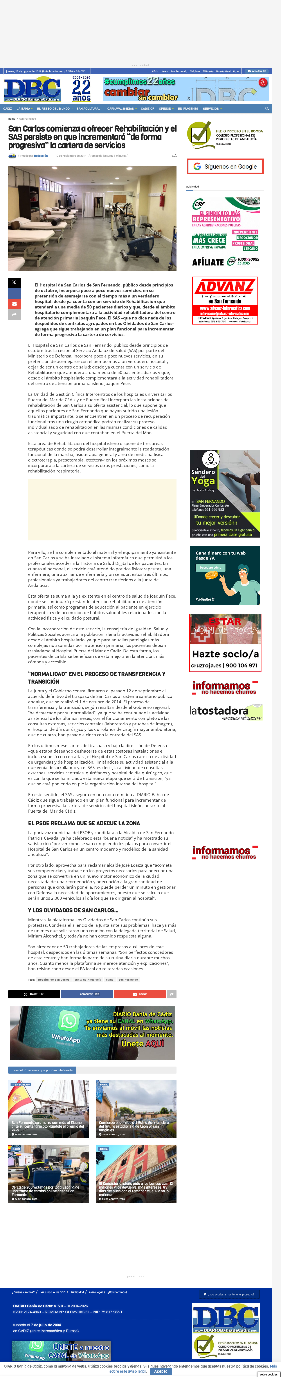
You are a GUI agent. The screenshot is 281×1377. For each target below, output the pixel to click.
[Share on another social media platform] (14, 314)
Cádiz (155, 71)
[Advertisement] (140, 31)
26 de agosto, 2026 (25, 1134)
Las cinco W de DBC (52, 1292)
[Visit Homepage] (49, 89)
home (11, 118)
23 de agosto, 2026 (113, 1199)
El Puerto (208, 71)
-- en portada (21, 1084)
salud (110, 979)
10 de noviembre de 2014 (70, 156)
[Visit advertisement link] (186, 89)
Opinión (165, 108)
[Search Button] (267, 108)
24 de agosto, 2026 (113, 1134)
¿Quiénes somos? (23, 1292)
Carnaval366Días (120, 108)
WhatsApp (258, 71)
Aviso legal (96, 1292)
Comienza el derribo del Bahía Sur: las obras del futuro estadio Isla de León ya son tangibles (135, 1126)
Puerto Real (223, 71)
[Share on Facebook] (14, 293)
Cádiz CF (147, 108)
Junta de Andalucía (88, 979)
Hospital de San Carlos (54, 979)
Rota (236, 71)
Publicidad (77, 1292)
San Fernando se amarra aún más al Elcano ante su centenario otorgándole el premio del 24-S (48, 1126)
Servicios (211, 108)
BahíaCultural (88, 108)
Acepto (161, 1371)
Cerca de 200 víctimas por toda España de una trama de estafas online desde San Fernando (45, 1191)
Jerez (164, 71)
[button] (229, 1294)
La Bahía (23, 108)
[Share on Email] (14, 304)
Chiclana (195, 71)
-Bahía (103, 1084)
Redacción (41, 156)
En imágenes (188, 108)
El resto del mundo (53, 108)
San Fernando (179, 71)
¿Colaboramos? (117, 1292)
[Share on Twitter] (14, 283)
